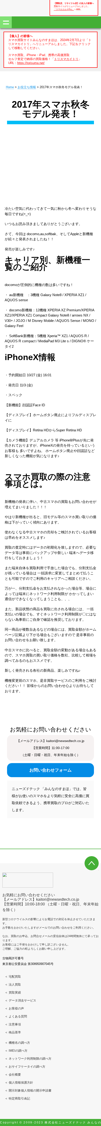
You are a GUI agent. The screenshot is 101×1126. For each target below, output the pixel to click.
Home (10, 87)
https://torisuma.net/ (31, 63)
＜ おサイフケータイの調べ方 (25, 1066)
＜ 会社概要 (13, 1074)
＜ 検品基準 (13, 1032)
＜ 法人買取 (13, 984)
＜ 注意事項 (13, 1024)
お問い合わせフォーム (50, 770)
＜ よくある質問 (16, 1016)
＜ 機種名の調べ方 (17, 1042)
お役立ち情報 (27, 87)
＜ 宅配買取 (13, 976)
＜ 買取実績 (13, 992)
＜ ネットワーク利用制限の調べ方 (28, 1058)
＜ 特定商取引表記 (17, 1098)
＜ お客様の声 (14, 1008)
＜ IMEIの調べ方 (16, 1050)
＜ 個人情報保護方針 (19, 1082)
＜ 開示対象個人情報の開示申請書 (28, 1090)
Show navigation (6, 22)
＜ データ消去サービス (20, 1000)
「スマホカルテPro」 (64, 9)
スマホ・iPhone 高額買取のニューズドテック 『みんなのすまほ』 (18, 7)
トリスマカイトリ (66, 59)
